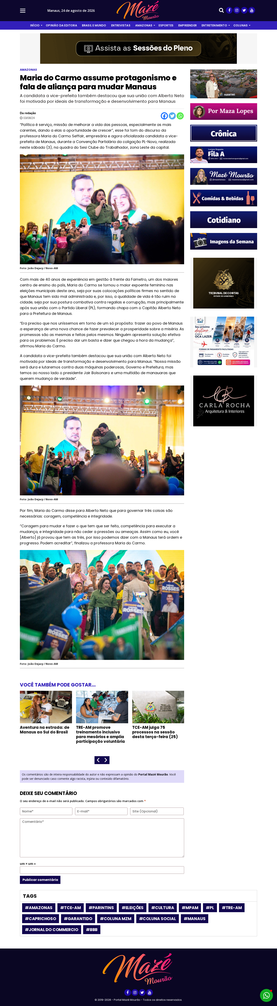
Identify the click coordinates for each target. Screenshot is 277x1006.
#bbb (92, 929)
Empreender (187, 25)
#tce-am (70, 908)
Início (35, 25)
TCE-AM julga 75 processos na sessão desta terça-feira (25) (155, 732)
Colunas (240, 25)
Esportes (166, 25)
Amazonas (143, 25)
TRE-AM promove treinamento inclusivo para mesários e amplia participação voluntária (100, 734)
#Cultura (162, 908)
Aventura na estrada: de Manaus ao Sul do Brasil (44, 730)
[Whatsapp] (180, 115)
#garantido (78, 919)
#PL (210, 908)
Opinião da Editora (61, 25)
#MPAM (190, 908)
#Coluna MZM (115, 919)
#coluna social (157, 919)
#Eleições (133, 908)
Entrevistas (120, 25)
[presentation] (98, 760)
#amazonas (39, 908)
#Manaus (195, 919)
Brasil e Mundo (94, 25)
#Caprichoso (40, 919)
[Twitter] (172, 115)
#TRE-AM (232, 908)
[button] (266, 995)
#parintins (101, 908)
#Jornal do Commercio (51, 929)
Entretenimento (214, 25)
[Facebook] (164, 115)
